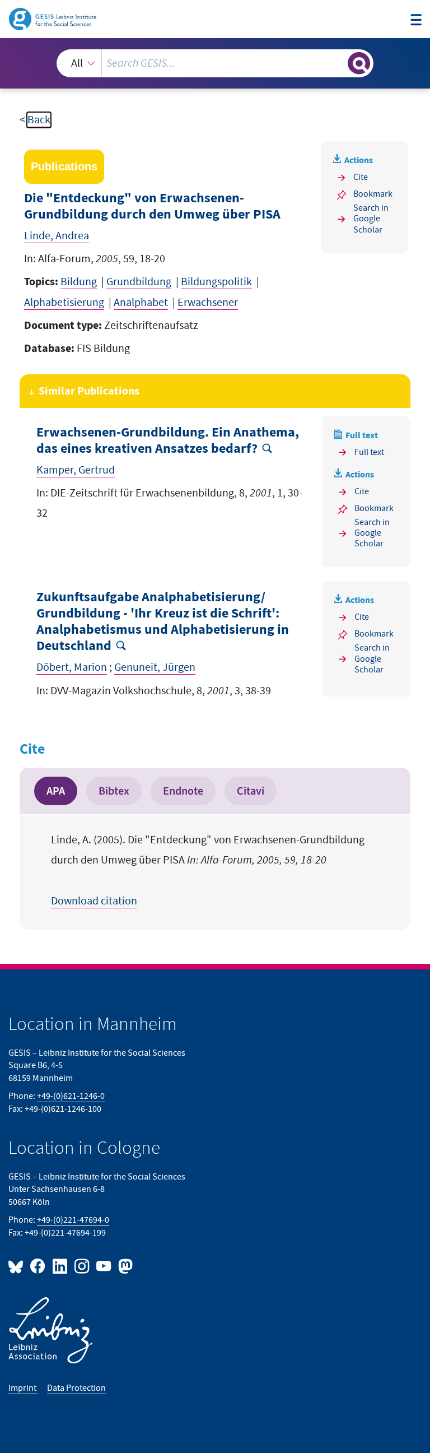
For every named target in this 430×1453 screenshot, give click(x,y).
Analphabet (141, 302)
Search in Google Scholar (371, 219)
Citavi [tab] (250, 791)
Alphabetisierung (64, 302)
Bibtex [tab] (114, 791)
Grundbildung (138, 282)
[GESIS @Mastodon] (124, 1265)
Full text (369, 452)
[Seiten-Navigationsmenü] (416, 20)
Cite (360, 177)
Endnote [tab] (183, 791)
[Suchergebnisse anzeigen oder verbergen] (358, 63)
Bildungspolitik (216, 282)
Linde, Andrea (56, 236)
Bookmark (372, 194)
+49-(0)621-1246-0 (71, 1096)
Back (38, 120)
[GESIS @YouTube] (104, 1265)
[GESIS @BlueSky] (17, 1265)
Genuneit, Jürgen (154, 667)
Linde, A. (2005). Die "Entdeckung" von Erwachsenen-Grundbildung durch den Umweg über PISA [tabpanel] (207, 870)
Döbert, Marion (71, 667)
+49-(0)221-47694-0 (73, 1220)
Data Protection (76, 1388)
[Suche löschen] (338, 63)
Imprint (23, 1388)
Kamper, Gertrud (75, 470)
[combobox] (215, 63)
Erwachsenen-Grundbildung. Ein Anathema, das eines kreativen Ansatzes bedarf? (167, 440)
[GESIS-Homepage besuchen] (53, 18)
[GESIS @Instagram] (83, 1265)
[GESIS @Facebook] (38, 1265)
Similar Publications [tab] (89, 391)
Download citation (94, 901)
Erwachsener (207, 302)
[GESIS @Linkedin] (60, 1265)
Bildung (78, 282)
